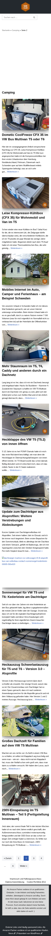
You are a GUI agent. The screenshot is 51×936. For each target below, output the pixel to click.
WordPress (35, 933)
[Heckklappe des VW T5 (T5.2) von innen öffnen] (25, 419)
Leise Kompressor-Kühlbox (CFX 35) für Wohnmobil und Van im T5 (23, 217)
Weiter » (23, 866)
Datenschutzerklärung (14, 882)
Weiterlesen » (13, 172)
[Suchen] (34, 17)
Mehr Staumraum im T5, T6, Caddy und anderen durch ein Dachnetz (24, 370)
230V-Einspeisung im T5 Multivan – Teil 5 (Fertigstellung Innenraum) (25, 814)
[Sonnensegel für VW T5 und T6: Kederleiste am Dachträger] (25, 572)
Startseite (6, 30)
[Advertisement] (25, 61)
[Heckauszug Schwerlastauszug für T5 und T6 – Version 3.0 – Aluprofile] (25, 644)
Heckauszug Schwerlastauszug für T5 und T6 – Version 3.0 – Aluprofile (25, 669)
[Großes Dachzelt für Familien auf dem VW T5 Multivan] (25, 720)
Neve (10, 933)
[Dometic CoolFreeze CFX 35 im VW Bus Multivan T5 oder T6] (25, 114)
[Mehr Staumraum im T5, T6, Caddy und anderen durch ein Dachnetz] (25, 345)
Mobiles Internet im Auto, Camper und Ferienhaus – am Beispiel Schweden (24, 294)
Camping (15, 30)
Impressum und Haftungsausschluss (25, 879)
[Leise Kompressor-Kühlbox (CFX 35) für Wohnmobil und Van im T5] (25, 192)
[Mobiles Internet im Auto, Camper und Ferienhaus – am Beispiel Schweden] (25, 269)
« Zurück (8, 858)
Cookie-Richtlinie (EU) (36, 882)
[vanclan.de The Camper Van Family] (25, 7)
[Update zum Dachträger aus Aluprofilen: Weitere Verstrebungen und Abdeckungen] (25, 491)
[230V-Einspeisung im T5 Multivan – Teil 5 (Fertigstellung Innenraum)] (25, 789)
